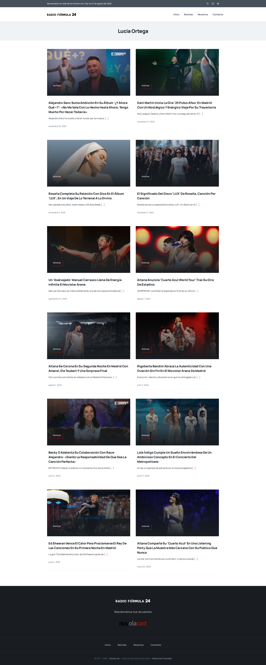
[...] (107, 118)
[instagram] (213, 3)
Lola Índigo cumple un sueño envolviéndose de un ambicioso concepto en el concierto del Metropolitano (174, 457)
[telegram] (218, 3)
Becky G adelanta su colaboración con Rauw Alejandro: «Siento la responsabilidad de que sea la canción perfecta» (87, 457)
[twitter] (208, 3)
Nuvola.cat (115, 658)
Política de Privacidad (162, 658)
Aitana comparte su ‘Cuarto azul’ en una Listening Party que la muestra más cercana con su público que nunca (177, 548)
